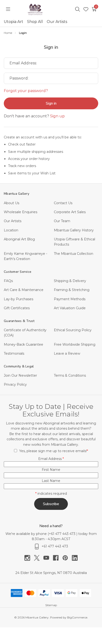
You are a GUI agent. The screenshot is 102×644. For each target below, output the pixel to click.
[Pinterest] (67, 558)
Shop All (35, 21)
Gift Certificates (17, 308)
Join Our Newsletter (20, 375)
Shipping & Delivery (70, 281)
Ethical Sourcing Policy (73, 330)
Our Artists (57, 21)
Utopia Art (13, 21)
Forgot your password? (26, 90)
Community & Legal (19, 366)
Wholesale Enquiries (20, 212)
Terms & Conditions (70, 375)
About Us (11, 203)
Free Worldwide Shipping (74, 344)
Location (11, 230)
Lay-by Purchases (18, 299)
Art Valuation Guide (70, 308)
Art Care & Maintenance (23, 290)
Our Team (62, 221)
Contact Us (63, 203)
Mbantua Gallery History (74, 230)
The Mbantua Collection (73, 253)
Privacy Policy (15, 384)
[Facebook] (57, 558)
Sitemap (51, 605)
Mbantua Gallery (16, 193)
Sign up (57, 116)
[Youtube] (48, 558)
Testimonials (14, 353)
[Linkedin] (75, 558)
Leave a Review (67, 353)
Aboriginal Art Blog (19, 239)
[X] (38, 558)
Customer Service (17, 271)
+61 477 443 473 (62, 534)
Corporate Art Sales (70, 212)
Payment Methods (69, 299)
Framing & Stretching (71, 290)
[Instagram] (29, 558)
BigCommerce (77, 617)
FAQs (8, 281)
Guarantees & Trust (19, 321)
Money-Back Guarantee (23, 344)
